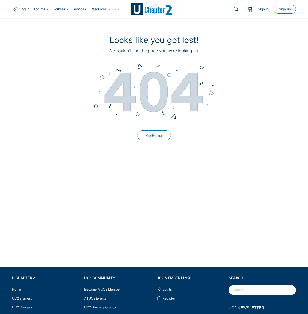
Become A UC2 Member (102, 289)
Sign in (263, 9)
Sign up (285, 9)
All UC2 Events (95, 298)
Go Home (154, 135)
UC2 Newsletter (246, 308)
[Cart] (250, 9)
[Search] (236, 9)
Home (16, 289)
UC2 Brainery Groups (100, 307)
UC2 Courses (22, 307)
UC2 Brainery (22, 298)
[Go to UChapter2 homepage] (153, 8)
